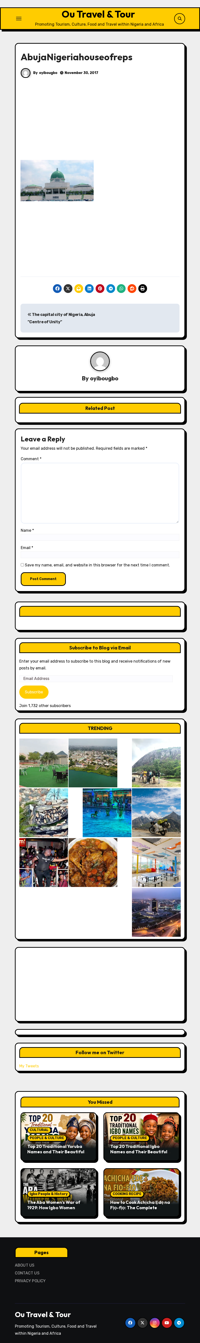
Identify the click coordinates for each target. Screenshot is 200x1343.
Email (27, 547)
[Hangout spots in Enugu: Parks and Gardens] (43, 763)
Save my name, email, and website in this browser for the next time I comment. (97, 565)
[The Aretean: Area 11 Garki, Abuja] (156, 862)
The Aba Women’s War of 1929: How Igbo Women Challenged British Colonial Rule (56, 1210)
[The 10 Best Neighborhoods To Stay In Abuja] (156, 912)
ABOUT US (25, 1265)
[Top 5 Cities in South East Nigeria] (93, 763)
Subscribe (34, 692)
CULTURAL (39, 1130)
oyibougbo (48, 73)
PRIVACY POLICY (30, 1281)
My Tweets (29, 1066)
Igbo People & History (49, 1194)
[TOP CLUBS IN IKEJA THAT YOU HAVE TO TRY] (43, 812)
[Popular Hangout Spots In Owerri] (43, 862)
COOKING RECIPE (127, 1194)
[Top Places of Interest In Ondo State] (156, 763)
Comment (31, 459)
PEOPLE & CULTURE (47, 1138)
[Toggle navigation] (19, 18)
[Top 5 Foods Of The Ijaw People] (93, 862)
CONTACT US (27, 1273)
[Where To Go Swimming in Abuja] (107, 812)
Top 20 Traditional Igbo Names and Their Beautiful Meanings (138, 1152)
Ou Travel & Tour (98, 14)
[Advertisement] (100, 124)
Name (27, 530)
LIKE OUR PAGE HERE (100, 611)
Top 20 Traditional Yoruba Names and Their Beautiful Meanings (55, 1152)
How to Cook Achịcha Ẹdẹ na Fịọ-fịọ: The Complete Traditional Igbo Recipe (140, 1207)
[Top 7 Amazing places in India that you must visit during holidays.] (156, 812)
